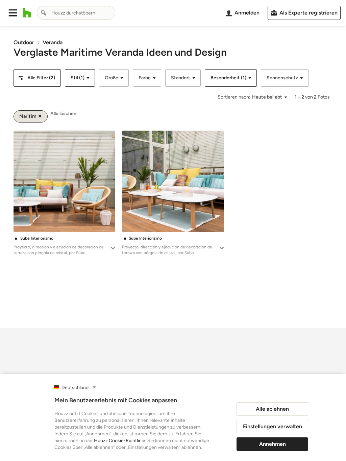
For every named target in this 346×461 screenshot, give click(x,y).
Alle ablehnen (272, 409)
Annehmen (272, 444)
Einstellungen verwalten (272, 426)
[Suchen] (43, 13)
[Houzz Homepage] (27, 12)
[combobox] (76, 13)
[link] (24, 42)
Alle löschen (63, 113)
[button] (12, 12)
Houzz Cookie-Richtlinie (119, 440)
